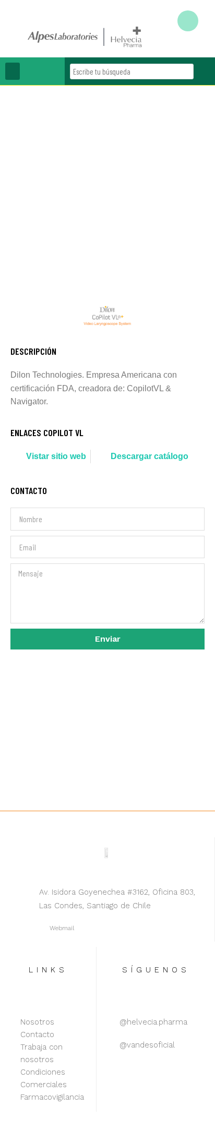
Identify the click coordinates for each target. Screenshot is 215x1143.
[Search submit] (204, 71)
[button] (12, 71)
